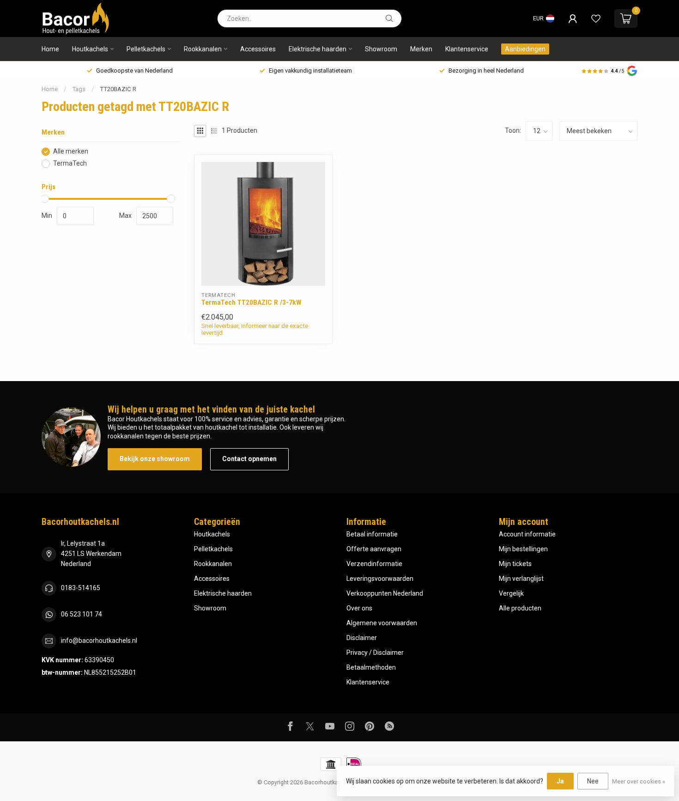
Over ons (359, 608)
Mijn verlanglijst (521, 578)
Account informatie (527, 534)
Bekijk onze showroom (155, 458)
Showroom (381, 49)
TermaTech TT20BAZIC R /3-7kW (251, 302)
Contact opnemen (249, 458)
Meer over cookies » (638, 781)
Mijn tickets (515, 563)
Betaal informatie (372, 534)
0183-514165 (80, 588)
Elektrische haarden (317, 49)
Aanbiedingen (525, 49)
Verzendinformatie (374, 563)
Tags (78, 89)
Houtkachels (90, 49)
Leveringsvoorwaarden (379, 578)
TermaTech (70, 163)
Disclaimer (361, 637)
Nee (593, 781)
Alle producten (520, 608)
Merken (421, 49)
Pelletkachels (146, 49)
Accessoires (258, 49)
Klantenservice (466, 49)
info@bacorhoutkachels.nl (99, 640)
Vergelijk (511, 593)
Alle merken (70, 151)
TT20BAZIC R (118, 89)
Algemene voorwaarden (381, 623)
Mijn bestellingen (523, 549)
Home (50, 49)
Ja (560, 781)
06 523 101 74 (81, 614)
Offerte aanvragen (373, 549)
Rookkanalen (203, 49)
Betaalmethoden (371, 667)
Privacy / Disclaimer (375, 652)
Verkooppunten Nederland (384, 593)
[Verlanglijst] (595, 18)
